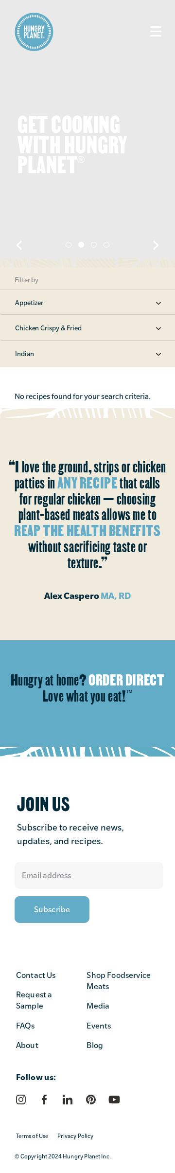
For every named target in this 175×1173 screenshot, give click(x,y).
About (27, 1045)
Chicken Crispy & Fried (48, 328)
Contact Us (36, 975)
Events (99, 1025)
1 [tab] (68, 245)
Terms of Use (32, 1136)
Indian (24, 354)
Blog (95, 1045)
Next (155, 245)
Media (98, 1006)
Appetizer (29, 303)
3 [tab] (94, 245)
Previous (19, 245)
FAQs (25, 1025)
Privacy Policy (75, 1136)
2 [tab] (81, 245)
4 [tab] (106, 245)
